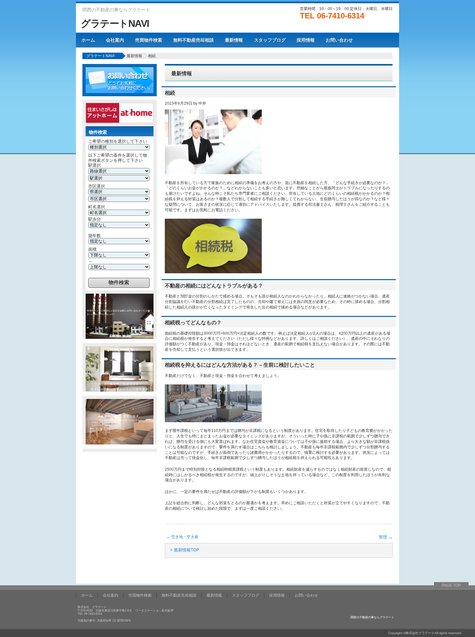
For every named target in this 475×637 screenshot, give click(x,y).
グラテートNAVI (115, 23)
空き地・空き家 (182, 537)
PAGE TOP (451, 585)
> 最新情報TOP (184, 550)
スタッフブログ (270, 40)
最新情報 (234, 40)
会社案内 (115, 40)
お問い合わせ (339, 40)
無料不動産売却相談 (193, 40)
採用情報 (306, 40)
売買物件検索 (148, 40)
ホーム (88, 40)
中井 (202, 103)
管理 (386, 537)
